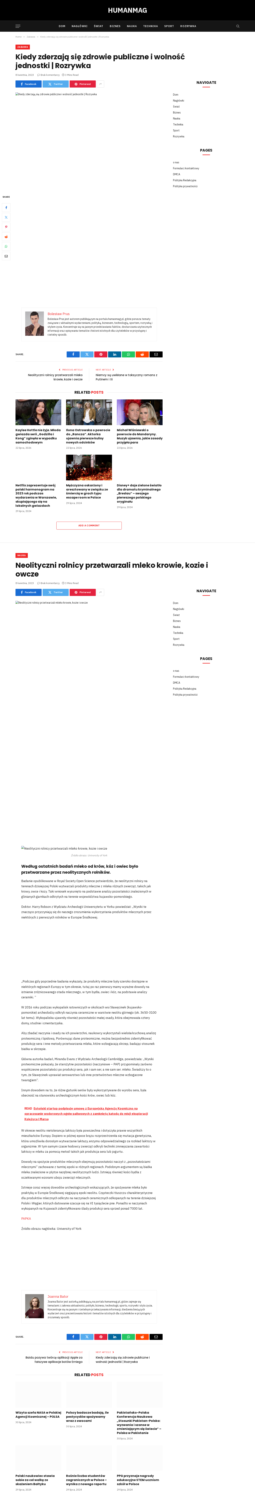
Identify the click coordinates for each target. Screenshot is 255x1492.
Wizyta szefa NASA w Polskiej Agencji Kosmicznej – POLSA (38, 1415)
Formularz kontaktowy (186, 168)
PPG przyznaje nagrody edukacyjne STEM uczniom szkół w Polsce (138, 1480)
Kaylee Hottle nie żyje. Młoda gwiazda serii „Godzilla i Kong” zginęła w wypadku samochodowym (38, 436)
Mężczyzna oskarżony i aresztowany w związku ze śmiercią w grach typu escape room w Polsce (87, 491)
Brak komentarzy (50, 75)
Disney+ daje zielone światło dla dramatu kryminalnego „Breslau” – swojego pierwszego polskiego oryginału (139, 493)
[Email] (6, 256)
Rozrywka (188, 26)
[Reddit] (6, 236)
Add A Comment (89, 525)
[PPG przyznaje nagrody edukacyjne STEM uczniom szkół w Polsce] (140, 1458)
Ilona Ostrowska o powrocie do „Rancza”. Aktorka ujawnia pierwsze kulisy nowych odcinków (88, 436)
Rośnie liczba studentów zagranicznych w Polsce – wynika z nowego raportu (86, 1480)
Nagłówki (80, 26)
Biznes (115, 26)
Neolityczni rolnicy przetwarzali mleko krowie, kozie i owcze (55, 377)
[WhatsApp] (6, 246)
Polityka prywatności (185, 186)
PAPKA (26, 1219)
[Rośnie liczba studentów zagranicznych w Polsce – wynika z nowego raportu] (89, 1458)
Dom (62, 26)
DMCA (176, 174)
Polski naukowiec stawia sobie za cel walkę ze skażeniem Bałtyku (35, 1480)
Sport (169, 26)
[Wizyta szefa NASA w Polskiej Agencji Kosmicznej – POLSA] (38, 1395)
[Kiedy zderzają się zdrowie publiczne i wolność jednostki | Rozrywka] (89, 140)
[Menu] (17, 26)
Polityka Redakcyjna (184, 180)
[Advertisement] (89, 222)
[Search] (238, 26)
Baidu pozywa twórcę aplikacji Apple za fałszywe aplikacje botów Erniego (54, 1360)
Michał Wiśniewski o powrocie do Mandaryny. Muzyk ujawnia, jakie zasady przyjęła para (140, 436)
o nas (176, 162)
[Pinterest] (6, 227)
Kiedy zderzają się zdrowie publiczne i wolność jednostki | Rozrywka (123, 1360)
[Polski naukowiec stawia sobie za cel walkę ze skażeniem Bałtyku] (38, 1458)
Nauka (132, 26)
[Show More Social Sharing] (100, 84)
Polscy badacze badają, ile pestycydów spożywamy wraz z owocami (87, 1417)
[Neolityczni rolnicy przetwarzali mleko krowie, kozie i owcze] (89, 649)
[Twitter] (6, 217)
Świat (98, 26)
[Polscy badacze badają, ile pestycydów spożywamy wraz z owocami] (89, 1395)
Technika (150, 26)
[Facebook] (6, 207)
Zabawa (22, 47)
